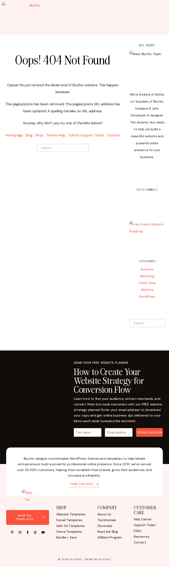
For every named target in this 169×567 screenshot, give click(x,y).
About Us (104, 514)
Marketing (147, 276)
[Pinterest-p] (12, 532)
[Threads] (35, 532)
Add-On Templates (70, 526)
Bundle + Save (66, 537)
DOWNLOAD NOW (149, 432)
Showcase (105, 526)
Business (147, 269)
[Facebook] (140, 198)
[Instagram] (147, 198)
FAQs (137, 531)
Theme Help (56, 135)
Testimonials (106, 520)
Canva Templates (69, 532)
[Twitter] (134, 198)
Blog (29, 135)
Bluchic (76, 559)
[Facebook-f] (27, 532)
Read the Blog (107, 532)
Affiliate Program (109, 537)
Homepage (14, 135)
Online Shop (147, 283)
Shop (39, 135)
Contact (113, 135)
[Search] (84, 147)
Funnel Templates (69, 520)
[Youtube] (160, 198)
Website (147, 290)
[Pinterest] (153, 198)
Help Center (142, 519)
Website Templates (70, 514)
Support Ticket (145, 525)
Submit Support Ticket (86, 135)
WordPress (147, 297)
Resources (141, 537)
